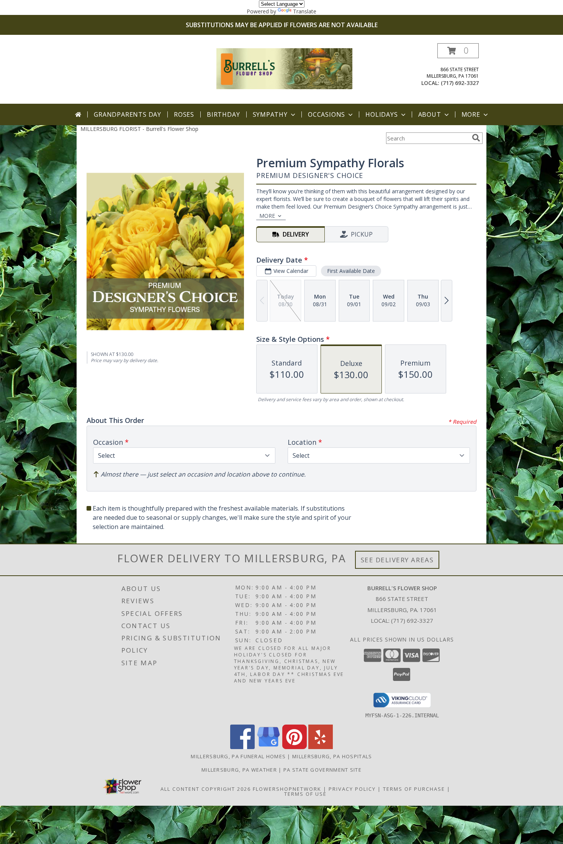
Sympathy (270, 114)
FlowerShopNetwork (287, 788)
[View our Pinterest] (294, 747)
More (471, 114)
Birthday (223, 114)
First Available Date (351, 270)
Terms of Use (305, 793)
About (429, 114)
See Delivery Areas (397, 559)
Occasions (326, 114)
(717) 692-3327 (460, 83)
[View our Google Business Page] (268, 747)
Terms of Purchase (414, 788)
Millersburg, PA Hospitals (332, 756)
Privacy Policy (352, 788)
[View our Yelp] (320, 747)
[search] (476, 138)
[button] (458, 50)
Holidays (381, 114)
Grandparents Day (127, 114)
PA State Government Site (322, 769)
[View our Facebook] (242, 747)
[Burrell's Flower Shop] (284, 68)
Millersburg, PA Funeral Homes (238, 756)
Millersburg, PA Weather (239, 769)
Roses (184, 114)
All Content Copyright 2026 (205, 788)
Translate (304, 11)
